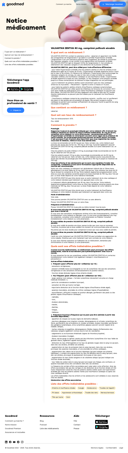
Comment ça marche (63, 4)
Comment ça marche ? (14, 421)
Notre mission (81, 4)
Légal (121, 448)
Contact (77, 425)
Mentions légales (97, 448)
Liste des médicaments (49, 428)
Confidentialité (111, 448)
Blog (92, 4)
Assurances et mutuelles (15, 432)
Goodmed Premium (13, 428)
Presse (76, 428)
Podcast (43, 425)
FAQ (75, 421)
